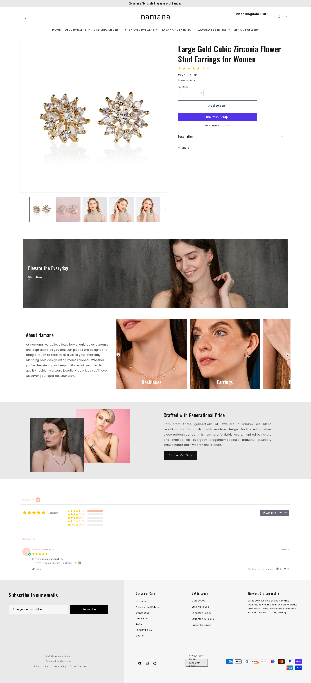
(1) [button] (83, 511)
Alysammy (65, 661)
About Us (141, 601)
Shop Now (35, 277)
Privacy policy (58, 666)
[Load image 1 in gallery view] (41, 209)
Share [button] (185, 148)
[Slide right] (165, 210)
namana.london (63, 656)
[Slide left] (24, 210)
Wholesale (142, 618)
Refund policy (41, 666)
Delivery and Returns (148, 607)
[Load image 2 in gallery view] (68, 209)
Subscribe (89, 609)
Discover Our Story (180, 455)
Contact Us (142, 612)
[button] (24, 17)
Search (140, 635)
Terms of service (78, 666)
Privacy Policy (144, 629)
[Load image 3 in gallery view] (94, 209)
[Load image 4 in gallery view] (121, 209)
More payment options (217, 125)
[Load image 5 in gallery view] (148, 209)
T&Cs (139, 624)
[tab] (28, 539)
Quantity (183, 86)
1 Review (206, 68)
